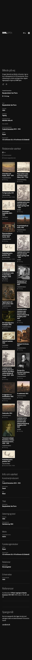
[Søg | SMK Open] (7, 33)
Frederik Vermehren (8, 129)
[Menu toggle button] (29, 33)
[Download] (3, 84)
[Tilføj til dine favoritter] (7, 84)
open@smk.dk (6, 624)
